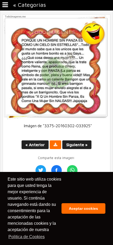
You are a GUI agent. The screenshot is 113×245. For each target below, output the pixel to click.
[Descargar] (55, 144)
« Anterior (35, 144)
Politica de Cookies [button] (26, 236)
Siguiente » (77, 144)
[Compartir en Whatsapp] (72, 170)
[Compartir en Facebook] (56, 170)
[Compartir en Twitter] (40, 170)
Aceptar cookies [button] (83, 208)
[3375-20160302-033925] (56, 118)
